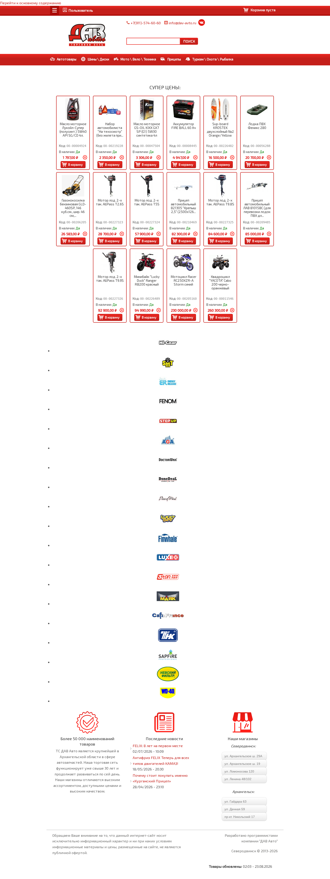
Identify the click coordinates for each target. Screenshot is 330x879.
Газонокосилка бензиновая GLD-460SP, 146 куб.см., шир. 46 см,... (73, 208)
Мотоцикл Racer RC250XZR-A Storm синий (183, 280)
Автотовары (66, 59)
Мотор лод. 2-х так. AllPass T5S (146, 202)
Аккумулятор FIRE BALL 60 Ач (183, 126)
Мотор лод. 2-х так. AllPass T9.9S (110, 278)
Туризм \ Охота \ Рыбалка (212, 59)
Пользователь (80, 10)
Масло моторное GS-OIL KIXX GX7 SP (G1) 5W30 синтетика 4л (146, 130)
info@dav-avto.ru (182, 22)
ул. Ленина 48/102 (237, 779)
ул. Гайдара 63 (235, 801)
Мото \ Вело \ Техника (138, 59)
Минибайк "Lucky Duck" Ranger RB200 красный (147, 280)
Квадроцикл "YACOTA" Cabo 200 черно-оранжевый (220, 282)
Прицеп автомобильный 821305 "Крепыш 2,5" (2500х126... (183, 206)
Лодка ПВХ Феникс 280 (257, 126)
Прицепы (174, 59)
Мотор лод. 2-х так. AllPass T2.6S (110, 202)
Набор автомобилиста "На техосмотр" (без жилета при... (109, 130)
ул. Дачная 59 (234, 809)
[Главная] (87, 34)
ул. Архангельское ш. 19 (242, 764)
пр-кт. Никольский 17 (239, 817)
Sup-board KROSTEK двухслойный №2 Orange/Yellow (220, 130)
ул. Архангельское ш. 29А (243, 756)
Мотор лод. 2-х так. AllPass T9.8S (220, 202)
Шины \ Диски (98, 59)
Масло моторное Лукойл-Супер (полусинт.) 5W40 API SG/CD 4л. (73, 130)
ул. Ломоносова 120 (239, 771)
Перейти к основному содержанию (30, 2)
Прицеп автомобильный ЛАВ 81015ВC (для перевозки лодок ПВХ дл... (257, 208)
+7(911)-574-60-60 (146, 22)
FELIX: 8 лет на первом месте (158, 745)
